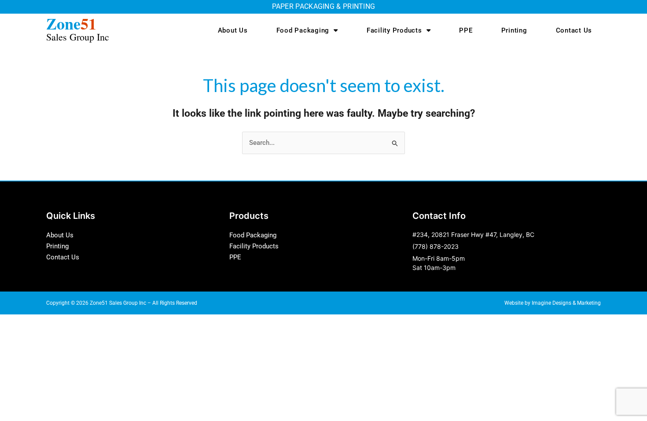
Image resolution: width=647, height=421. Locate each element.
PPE (465, 30)
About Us (233, 30)
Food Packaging (303, 30)
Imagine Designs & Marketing (566, 303)
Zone (77, 27)
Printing (514, 30)
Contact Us (574, 30)
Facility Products (394, 30)
